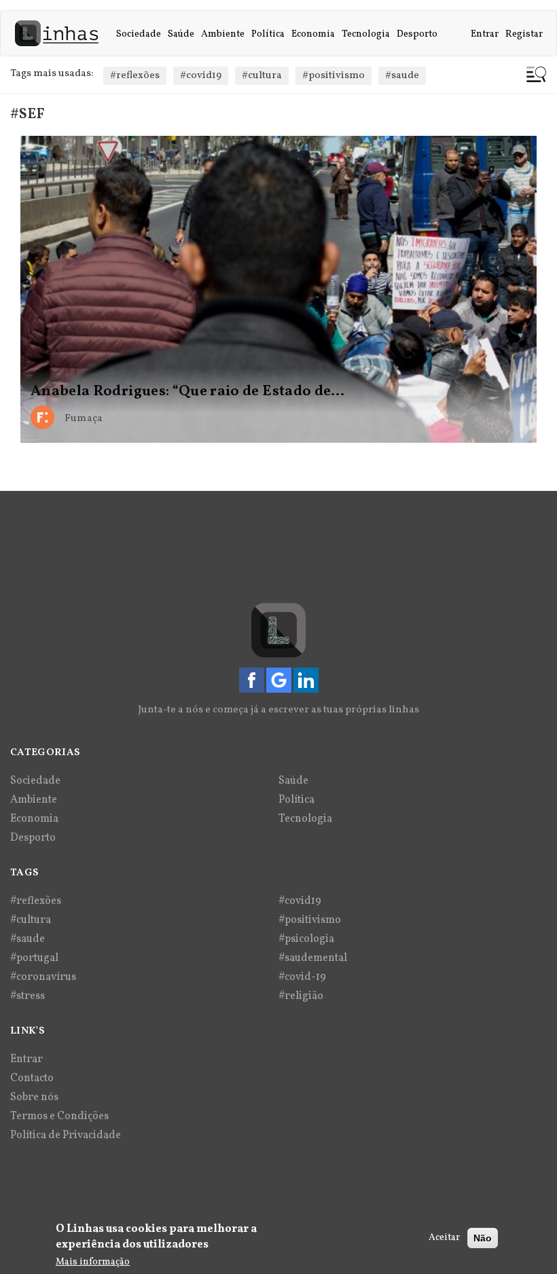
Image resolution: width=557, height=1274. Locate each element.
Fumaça (84, 419)
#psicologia (306, 939)
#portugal (34, 958)
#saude (402, 76)
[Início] (62, 33)
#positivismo (333, 76)
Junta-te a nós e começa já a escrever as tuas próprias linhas (278, 710)
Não (482, 1238)
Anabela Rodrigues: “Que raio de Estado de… (188, 392)
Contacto (32, 1078)
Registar (524, 34)
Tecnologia (366, 34)
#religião (300, 996)
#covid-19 (302, 977)
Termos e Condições (59, 1116)
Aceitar (444, 1237)
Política (268, 34)
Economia (313, 34)
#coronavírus (43, 977)
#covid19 (200, 76)
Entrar (485, 34)
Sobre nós (34, 1097)
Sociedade (138, 34)
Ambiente (223, 34)
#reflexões (135, 76)
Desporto (417, 34)
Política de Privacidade (65, 1135)
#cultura (262, 76)
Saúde (181, 34)
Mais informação (93, 1262)
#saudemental (312, 958)
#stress (27, 996)
